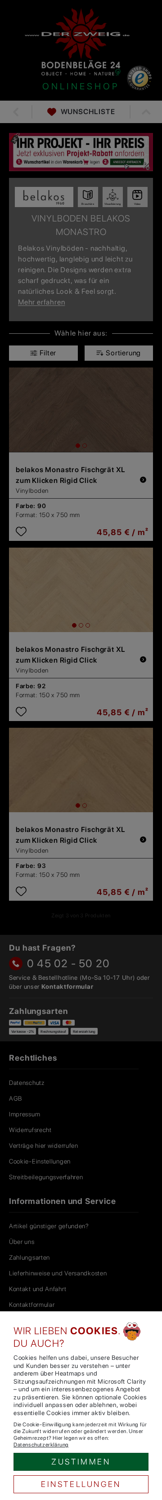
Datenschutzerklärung (41, 1445)
